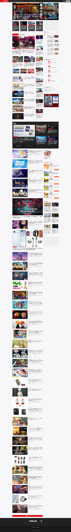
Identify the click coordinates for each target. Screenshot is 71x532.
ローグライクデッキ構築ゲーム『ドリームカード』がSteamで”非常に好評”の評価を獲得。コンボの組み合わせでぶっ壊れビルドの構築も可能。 (35, 182)
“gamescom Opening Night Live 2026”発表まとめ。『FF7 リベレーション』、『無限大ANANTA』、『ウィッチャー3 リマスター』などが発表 (39, 74)
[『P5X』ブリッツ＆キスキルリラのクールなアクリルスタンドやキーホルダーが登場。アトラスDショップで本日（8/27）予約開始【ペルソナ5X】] (20, 382)
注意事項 (38, 523)
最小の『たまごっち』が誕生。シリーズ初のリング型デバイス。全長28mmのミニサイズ (35, 496)
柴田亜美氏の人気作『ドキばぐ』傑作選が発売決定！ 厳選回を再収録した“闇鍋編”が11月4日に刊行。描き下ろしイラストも (35, 283)
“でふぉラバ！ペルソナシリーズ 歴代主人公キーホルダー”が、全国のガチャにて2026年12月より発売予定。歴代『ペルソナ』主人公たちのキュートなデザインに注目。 (35, 460)
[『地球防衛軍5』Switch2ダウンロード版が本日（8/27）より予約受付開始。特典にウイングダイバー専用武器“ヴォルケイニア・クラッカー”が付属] (20, 363)
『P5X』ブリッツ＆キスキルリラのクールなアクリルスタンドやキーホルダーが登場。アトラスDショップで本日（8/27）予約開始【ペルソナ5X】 (35, 380)
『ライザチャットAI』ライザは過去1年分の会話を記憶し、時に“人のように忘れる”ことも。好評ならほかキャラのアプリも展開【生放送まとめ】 (51, 9)
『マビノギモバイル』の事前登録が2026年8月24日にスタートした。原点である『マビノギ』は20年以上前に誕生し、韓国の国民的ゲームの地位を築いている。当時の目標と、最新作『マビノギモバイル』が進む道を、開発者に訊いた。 (35, 305)
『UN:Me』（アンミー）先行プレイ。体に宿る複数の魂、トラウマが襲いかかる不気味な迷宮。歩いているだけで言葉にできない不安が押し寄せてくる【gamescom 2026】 (51, 18)
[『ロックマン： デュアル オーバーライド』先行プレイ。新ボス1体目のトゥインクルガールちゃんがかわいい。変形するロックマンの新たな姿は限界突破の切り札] (39, 48)
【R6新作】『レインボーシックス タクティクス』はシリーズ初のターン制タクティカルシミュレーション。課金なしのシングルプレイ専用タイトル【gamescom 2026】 (35, 487)
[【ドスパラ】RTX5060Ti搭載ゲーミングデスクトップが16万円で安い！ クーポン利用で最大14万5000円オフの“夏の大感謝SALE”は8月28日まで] (20, 411)
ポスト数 (55, 33)
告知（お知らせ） (30, 281)
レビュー (45, 16)
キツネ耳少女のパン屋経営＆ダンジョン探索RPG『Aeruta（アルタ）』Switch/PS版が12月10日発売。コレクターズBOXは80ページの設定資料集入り (29, 107)
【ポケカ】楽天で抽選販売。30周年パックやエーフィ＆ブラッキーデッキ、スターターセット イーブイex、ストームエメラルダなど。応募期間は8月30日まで (50, 53)
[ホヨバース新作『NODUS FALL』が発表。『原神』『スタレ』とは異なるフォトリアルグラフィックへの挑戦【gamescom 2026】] (39, 101)
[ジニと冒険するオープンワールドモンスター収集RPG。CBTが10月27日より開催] (20, 421)
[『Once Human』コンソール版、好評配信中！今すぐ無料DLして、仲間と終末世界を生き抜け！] (27, 206)
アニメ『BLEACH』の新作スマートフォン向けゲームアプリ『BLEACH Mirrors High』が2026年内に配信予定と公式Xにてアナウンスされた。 (35, 324)
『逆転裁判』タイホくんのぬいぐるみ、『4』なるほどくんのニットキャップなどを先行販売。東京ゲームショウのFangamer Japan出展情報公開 (35, 331)
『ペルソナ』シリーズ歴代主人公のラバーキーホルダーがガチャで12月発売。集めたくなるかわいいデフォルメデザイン (35, 458)
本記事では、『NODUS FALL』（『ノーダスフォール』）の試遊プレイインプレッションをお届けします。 (35, 440)
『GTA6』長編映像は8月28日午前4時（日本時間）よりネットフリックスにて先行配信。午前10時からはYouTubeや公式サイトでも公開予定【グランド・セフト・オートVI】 (35, 254)
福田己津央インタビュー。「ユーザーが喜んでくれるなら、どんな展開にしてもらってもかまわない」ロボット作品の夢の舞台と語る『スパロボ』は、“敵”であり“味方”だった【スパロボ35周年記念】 (47, 219)
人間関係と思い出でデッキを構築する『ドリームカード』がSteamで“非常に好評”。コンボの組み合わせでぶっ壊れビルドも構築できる (52, 142)
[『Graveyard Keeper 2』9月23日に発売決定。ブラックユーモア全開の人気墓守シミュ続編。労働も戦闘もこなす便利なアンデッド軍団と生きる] (18, 116)
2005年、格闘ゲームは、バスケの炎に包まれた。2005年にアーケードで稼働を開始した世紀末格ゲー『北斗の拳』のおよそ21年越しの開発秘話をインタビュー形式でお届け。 (35, 295)
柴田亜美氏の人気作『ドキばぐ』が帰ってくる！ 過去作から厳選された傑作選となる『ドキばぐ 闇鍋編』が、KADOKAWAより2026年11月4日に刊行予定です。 (35, 285)
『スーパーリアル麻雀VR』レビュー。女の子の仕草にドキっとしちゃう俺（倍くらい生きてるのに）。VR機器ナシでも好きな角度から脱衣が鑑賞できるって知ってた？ (50, 49)
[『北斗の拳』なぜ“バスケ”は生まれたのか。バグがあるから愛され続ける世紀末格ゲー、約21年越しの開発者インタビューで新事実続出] (27, 11)
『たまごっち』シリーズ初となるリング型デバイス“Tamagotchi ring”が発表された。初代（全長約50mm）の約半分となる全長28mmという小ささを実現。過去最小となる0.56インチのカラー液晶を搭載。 (35, 498)
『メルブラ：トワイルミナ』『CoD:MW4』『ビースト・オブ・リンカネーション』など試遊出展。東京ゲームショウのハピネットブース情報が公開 (35, 429)
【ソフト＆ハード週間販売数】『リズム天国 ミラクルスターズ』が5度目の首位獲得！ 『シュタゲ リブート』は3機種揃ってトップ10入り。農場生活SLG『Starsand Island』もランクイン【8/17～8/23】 (29, 85)
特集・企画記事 (38, 60)
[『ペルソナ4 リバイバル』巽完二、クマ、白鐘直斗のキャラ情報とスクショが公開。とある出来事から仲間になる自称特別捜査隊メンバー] (20, 224)
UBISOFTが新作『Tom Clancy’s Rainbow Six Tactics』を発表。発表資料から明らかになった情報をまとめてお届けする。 (35, 489)
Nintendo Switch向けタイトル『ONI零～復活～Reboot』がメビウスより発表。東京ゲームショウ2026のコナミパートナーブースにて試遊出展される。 (35, 173)
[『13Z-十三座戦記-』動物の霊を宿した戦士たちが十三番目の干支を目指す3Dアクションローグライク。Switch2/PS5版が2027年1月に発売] (20, 193)
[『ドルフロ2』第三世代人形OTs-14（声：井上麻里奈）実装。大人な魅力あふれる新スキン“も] (20, 392)
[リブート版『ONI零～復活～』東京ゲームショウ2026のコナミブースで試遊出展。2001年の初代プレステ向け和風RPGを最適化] (20, 173)
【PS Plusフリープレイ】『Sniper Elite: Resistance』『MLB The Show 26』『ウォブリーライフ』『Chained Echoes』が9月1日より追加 (35, 506)
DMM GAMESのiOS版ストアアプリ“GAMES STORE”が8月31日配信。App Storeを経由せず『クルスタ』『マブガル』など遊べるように (50, 45)
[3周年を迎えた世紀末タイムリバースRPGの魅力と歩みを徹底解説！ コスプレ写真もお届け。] (20, 343)
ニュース (25, 83)
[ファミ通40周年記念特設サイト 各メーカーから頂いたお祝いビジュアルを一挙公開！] (47, 153)
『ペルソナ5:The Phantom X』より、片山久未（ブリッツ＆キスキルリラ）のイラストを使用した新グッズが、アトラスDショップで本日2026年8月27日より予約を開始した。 (35, 382)
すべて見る (57, 59)
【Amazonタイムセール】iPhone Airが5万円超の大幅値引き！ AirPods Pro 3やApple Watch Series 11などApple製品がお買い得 (27, 249)
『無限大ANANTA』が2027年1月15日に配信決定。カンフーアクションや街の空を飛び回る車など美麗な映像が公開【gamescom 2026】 (39, 84)
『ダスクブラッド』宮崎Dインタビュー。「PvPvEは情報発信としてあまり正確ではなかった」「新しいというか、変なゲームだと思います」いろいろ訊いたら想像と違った (55, 230)
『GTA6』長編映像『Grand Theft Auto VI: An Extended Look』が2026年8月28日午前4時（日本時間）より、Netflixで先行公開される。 (35, 256)
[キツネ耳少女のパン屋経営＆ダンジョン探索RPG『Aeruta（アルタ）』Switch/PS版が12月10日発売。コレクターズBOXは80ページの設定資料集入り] (18, 109)
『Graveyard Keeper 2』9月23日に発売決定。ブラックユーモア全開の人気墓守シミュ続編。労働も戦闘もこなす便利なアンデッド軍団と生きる (29, 115)
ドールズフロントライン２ (32, 388)
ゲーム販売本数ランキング (48, 59)
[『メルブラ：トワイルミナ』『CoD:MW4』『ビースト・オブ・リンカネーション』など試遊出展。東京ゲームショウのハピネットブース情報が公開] (20, 431)
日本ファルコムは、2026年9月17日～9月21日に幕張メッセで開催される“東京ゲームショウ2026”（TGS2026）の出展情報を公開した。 (35, 479)
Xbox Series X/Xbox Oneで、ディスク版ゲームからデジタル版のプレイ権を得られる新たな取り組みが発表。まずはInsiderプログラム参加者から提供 (23, 27)
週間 (50, 33)
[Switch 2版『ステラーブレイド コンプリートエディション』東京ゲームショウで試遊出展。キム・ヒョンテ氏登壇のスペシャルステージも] (18, 94)
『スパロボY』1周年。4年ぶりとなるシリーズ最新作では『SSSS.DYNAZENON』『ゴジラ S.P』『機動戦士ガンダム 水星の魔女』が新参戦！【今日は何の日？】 (29, 65)
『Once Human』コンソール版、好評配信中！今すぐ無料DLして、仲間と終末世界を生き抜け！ (27, 217)
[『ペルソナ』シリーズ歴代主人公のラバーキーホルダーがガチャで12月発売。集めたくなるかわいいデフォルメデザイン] (20, 460)
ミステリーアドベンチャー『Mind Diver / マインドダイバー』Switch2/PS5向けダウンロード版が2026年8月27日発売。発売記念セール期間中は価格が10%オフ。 (35, 276)
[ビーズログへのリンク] (38, 527)
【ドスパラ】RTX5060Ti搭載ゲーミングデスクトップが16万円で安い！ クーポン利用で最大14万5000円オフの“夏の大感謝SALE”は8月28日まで (35, 409)
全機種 (45, 89)
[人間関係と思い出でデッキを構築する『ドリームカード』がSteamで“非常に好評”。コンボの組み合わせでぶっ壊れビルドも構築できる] (52, 139)
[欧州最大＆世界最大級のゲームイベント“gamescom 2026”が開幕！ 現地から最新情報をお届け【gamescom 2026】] (31, 23)
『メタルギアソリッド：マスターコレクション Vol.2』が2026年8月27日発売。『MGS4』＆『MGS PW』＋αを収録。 (35, 450)
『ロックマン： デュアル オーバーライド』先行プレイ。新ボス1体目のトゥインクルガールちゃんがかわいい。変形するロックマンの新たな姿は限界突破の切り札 (39, 52)
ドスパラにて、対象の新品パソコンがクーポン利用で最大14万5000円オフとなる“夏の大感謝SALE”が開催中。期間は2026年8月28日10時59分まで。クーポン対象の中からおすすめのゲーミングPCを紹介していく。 (35, 412)
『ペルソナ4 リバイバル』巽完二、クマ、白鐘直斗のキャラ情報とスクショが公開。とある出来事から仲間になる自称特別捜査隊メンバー (35, 222)
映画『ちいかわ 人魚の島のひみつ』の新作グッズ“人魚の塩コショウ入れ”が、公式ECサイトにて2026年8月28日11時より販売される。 (35, 401)
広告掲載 (46, 523)
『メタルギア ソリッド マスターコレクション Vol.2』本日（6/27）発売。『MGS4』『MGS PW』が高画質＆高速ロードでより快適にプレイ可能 (35, 448)
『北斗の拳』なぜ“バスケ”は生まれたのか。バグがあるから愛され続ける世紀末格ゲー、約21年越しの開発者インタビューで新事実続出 (27, 16)
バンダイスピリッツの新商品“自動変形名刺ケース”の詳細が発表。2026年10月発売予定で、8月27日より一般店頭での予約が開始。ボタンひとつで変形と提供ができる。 (35, 373)
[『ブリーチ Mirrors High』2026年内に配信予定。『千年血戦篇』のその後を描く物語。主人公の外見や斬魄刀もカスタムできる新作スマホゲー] (56, 40)
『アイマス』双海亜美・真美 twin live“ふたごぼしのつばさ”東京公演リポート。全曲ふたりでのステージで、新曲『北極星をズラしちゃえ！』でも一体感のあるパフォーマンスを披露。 (23, 51)
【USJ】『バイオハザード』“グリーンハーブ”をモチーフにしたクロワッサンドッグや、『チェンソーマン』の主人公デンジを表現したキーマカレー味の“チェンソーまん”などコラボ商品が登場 (35, 312)
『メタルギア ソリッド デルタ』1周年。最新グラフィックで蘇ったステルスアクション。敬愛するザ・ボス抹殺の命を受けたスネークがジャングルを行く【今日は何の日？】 (17, 65)
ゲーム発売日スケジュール (48, 87)
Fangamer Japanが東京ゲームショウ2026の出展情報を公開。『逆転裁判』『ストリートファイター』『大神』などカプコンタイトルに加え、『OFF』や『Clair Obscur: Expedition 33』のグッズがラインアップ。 (35, 334)
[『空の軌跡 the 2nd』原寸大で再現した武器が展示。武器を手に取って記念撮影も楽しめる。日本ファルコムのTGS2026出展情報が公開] (20, 479)
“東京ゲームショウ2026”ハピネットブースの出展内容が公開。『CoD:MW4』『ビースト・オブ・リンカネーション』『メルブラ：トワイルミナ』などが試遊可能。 (35, 431)
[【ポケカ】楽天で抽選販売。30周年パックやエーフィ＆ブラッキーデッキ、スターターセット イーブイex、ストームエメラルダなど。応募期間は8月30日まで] (56, 53)
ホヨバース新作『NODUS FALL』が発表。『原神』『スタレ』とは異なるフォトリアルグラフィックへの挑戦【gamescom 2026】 (39, 105)
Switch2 (48, 89)
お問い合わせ (25, 523)
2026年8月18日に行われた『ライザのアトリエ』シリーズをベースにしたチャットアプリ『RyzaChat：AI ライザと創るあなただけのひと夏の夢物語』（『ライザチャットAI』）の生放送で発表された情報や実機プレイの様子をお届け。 (35, 266)
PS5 (52, 89)
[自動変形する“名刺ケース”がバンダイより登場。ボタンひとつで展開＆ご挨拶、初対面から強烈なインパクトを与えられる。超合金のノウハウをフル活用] (20, 373)
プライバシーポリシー (30, 523)
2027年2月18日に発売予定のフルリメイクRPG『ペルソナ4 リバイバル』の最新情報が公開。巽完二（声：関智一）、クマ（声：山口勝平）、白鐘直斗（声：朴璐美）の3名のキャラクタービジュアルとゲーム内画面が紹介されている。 (35, 225)
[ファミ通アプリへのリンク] (33, 527)
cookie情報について (42, 523)
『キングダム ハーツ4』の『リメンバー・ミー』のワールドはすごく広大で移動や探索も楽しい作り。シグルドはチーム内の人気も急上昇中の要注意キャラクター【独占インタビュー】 (15, 27)
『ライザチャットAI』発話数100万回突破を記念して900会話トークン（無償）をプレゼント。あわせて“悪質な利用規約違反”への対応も (29, 100)
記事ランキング (46, 32)
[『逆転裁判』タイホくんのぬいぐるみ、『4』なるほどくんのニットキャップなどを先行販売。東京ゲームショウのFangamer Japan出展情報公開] (20, 334)
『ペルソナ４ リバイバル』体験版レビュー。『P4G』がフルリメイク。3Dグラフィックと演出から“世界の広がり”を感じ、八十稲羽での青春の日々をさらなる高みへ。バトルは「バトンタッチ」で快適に (39, 42)
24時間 (47, 33)
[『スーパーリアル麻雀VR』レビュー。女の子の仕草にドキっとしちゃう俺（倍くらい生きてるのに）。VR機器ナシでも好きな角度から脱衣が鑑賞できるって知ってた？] (56, 49)
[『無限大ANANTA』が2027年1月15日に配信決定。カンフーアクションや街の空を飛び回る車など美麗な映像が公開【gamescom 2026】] (39, 80)
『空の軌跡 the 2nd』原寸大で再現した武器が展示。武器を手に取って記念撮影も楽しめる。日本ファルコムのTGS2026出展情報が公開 (35, 477)
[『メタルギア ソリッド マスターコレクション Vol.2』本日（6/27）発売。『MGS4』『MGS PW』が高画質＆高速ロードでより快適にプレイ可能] (20, 450)
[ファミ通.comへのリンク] (5, 1)
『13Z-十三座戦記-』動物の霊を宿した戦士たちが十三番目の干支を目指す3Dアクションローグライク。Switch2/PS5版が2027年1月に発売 (35, 190)
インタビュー (14, 12)
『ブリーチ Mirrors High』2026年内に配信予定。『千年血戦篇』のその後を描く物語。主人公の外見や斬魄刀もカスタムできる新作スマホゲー (50, 41)
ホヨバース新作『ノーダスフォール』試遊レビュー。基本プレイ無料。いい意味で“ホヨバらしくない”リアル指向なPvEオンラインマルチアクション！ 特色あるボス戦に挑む (35, 438)
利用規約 (35, 523)
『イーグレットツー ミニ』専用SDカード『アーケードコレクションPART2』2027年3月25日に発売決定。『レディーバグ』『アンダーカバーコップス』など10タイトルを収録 (29, 78)
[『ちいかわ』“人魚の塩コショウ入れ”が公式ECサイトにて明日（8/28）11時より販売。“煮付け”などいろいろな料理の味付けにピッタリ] (20, 402)
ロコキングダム (30, 417)
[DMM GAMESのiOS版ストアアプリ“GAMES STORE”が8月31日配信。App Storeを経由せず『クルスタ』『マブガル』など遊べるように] (56, 45)
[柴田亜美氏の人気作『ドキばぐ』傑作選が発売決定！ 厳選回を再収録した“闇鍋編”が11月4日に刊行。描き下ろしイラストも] (20, 285)
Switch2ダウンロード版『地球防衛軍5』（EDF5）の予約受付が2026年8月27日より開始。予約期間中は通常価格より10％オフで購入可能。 (35, 363)
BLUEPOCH (29, 342)
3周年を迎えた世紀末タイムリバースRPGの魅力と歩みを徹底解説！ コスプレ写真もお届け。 (35, 341)
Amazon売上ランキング (48, 162)
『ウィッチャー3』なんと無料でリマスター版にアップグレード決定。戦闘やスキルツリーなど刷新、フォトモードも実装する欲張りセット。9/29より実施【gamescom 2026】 (39, 95)
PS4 (54, 89)
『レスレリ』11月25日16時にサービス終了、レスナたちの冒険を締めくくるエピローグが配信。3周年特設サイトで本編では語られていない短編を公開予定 (35, 467)
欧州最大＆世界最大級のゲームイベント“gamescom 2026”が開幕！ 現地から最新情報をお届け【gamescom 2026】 (31, 27)
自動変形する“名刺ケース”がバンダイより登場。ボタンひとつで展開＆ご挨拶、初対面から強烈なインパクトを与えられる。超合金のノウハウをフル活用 (35, 370)
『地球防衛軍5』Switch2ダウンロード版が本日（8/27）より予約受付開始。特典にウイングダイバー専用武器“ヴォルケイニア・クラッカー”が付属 (35, 361)
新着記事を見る (27, 515)
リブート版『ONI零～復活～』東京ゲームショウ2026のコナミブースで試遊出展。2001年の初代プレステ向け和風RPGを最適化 (35, 171)
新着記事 (22, 34)
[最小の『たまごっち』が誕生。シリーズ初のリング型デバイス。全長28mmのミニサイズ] (20, 499)
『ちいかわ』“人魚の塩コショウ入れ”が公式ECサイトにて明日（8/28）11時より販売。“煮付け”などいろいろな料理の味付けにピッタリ (35, 399)
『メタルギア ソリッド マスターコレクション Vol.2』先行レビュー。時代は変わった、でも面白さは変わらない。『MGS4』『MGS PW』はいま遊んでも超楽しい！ (55, 219)
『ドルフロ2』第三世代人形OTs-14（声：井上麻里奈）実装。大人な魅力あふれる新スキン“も (35, 390)
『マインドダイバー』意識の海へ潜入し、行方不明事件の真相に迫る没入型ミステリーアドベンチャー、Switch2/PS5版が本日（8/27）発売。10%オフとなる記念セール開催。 (35, 273)
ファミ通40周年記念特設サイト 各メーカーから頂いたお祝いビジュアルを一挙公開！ (47, 157)
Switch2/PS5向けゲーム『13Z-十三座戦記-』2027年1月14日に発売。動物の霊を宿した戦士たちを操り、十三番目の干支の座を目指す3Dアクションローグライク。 (35, 193)
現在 (45, 33)
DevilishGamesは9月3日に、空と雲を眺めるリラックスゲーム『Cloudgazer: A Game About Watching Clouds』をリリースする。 (35, 163)
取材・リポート (45, 7)
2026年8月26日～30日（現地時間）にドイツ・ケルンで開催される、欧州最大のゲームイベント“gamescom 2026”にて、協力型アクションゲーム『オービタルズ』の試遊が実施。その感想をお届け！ (35, 353)
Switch (50, 89)
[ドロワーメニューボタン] (1, 1)
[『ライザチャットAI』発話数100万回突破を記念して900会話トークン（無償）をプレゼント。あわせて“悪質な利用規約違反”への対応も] (18, 101)
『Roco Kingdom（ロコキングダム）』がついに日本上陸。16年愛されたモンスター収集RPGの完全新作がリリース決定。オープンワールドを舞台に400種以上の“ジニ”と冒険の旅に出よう (39, 63)
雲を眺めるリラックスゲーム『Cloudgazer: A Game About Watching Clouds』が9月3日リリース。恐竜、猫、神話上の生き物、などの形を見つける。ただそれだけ (41, 142)
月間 (52, 33)
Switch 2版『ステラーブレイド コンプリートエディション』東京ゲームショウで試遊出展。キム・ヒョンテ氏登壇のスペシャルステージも (29, 92)
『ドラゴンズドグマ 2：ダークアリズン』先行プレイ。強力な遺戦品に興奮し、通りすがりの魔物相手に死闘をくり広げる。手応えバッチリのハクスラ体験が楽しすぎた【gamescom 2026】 (39, 27)
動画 (14, 123)
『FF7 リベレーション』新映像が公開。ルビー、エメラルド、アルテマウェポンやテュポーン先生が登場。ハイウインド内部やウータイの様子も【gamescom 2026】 (39, 116)
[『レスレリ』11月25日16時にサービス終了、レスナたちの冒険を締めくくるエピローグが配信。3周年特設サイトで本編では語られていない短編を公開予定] (20, 470)
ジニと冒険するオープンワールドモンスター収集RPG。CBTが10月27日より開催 (35, 419)
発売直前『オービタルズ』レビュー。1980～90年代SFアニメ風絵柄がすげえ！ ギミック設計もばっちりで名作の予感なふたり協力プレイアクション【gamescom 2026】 (35, 351)
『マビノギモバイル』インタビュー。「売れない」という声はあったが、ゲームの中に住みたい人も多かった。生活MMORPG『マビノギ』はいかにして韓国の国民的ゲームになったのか (35, 302)
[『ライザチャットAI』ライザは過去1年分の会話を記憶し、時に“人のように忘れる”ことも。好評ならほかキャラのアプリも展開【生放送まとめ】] (51, 7)
